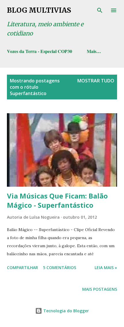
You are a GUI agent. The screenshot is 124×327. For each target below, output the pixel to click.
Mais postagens (99, 289)
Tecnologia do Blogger (65, 310)
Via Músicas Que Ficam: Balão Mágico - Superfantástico (57, 200)
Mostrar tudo (95, 81)
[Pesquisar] (99, 10)
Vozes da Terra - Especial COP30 (39, 51)
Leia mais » (106, 267)
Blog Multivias (39, 10)
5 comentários (59, 267)
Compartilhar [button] (22, 267)
